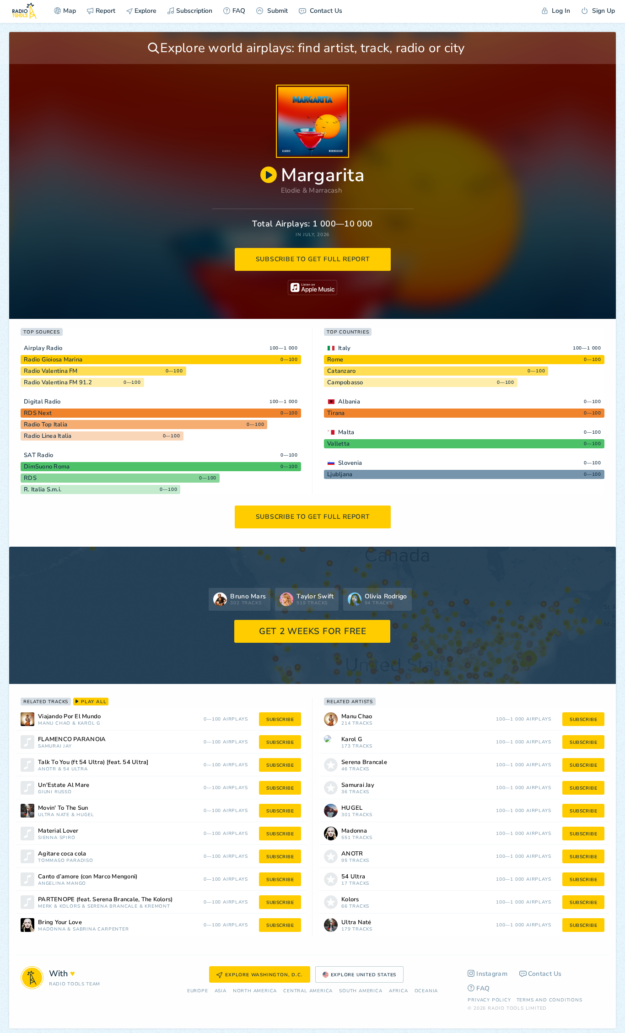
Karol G (89, 723)
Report (105, 10)
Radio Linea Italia (48, 436)
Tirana (336, 413)
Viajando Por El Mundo (69, 716)
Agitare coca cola (62, 853)
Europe (197, 991)
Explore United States (364, 975)
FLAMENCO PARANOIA (72, 739)
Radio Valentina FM (51, 371)
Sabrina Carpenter (101, 929)
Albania (349, 402)
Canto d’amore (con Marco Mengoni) (87, 876)
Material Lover (58, 831)
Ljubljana (339, 474)
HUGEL (85, 815)
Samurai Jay (55, 746)
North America (255, 991)
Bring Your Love (60, 922)
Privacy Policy (489, 1000)
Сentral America (308, 991)
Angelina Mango (62, 883)
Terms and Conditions (549, 1000)
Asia (220, 991)
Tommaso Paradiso (65, 860)
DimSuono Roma (47, 467)
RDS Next (38, 413)
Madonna (52, 929)
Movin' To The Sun (63, 808)
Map (69, 10)
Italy (344, 348)
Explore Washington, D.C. (263, 975)
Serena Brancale (112, 906)
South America (360, 991)
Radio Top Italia (45, 424)
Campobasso (345, 382)
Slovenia (350, 463)
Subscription (194, 10)
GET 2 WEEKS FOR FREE (312, 631)
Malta (346, 432)
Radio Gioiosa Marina (53, 359)
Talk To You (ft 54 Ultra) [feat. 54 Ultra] (93, 762)
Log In (560, 10)
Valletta (338, 444)
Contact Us (325, 10)
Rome (335, 359)
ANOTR (47, 769)
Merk (45, 906)
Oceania (426, 991)
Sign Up (602, 10)
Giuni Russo (55, 792)
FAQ (238, 10)
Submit (276, 10)
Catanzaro (341, 371)
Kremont (157, 906)
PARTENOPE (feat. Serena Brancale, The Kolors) (105, 899)
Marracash (325, 190)
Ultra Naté (54, 815)
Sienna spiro (56, 837)
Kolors (70, 906)
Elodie (291, 190)
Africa (398, 991)
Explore (144, 10)
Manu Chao (54, 723)
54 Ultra (75, 769)
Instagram (491, 973)
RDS (30, 478)
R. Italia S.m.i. (42, 489)
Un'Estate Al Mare (63, 785)
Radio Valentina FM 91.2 (58, 382)
